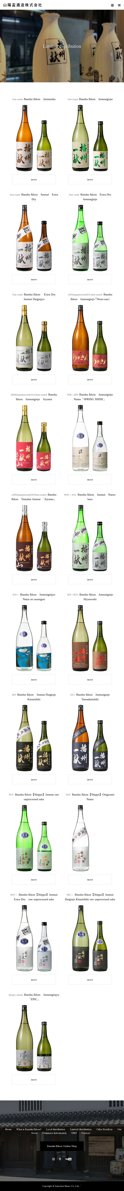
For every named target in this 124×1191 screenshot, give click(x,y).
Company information (54, 1133)
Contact (86, 1133)
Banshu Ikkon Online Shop (62, 1146)
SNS (74, 1133)
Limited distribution (81, 1129)
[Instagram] (53, 1159)
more (34, 179)
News (8, 1129)
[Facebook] (60, 1159)
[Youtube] (68, 1159)
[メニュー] (119, 5)
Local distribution (55, 1129)
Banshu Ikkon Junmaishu (34, 99)
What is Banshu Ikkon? (28, 1129)
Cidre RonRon (104, 1129)
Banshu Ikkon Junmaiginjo (90, 99)
